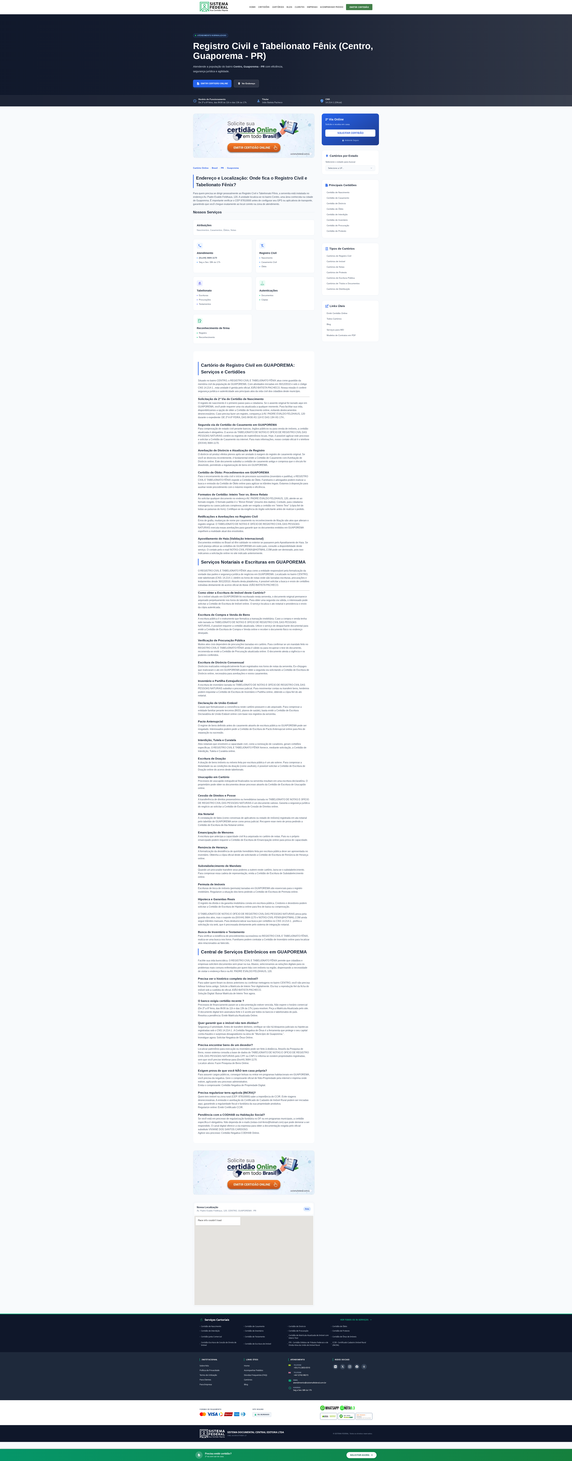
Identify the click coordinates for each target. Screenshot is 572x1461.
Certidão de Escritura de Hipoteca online (230, 906)
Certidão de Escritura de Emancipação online (255, 840)
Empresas (312, 7)
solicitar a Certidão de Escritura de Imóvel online (223, 603)
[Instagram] (349, 1366)
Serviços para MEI (335, 330)
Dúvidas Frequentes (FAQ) (255, 1375)
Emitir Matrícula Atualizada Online (239, 1015)
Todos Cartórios (334, 319)
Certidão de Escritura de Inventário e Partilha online (245, 692)
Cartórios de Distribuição (338, 289)
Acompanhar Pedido (331, 7)
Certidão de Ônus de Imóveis (344, 1336)
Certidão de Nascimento (338, 192)
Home (252, 7)
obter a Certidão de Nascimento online (249, 410)
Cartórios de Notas (335, 267)
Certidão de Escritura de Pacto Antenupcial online (266, 729)
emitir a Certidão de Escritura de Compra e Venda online (228, 629)
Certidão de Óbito (335, 209)
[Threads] (364, 1366)
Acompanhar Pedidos (253, 1370)
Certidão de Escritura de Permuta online (276, 892)
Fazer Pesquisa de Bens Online (232, 1063)
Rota (307, 1209)
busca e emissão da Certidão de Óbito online (221, 483)
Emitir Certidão (359, 7)
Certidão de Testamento (255, 1336)
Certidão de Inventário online (279, 939)
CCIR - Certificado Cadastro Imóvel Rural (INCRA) (349, 1343)
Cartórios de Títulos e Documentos (343, 283)
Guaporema (233, 168)
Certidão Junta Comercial (211, 1336)
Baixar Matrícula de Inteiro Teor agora (235, 993)
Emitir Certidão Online (337, 313)
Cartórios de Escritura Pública (341, 278)
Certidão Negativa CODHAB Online (240, 1133)
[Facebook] (357, 1366)
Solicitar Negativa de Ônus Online (235, 1037)
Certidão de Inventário (337, 220)
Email (295, 1380)
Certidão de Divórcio (336, 203)
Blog (289, 7)
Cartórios (278, 7)
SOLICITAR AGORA (359, 1455)
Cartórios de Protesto (337, 272)
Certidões (263, 7)
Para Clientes (205, 1379)
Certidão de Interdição (337, 214)
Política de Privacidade (209, 1370)
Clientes (299, 7)
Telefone (297, 1365)
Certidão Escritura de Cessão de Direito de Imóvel (218, 1343)
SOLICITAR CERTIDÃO (350, 133)
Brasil (215, 168)
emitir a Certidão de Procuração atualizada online (240, 651)
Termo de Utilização (208, 1375)
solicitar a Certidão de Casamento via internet (224, 439)
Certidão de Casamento (338, 198)
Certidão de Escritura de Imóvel (258, 1344)
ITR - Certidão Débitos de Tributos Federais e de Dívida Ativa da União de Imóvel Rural (308, 1343)
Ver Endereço (248, 83)
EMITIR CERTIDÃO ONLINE (214, 83)
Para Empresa (206, 1384)
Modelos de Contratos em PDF (341, 335)
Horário (296, 1387)
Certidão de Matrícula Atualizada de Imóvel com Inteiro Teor (309, 1336)
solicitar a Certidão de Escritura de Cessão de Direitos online (246, 806)
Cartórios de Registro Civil (339, 256)
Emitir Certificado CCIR (230, 1107)
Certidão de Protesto (336, 231)
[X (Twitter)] (342, 1366)
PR (222, 168)
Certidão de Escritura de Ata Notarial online (221, 825)
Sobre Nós (204, 1365)
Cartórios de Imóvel (336, 261)
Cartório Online (201, 168)
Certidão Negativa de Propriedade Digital (243, 1085)
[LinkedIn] (335, 1366)
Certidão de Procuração (338, 225)
